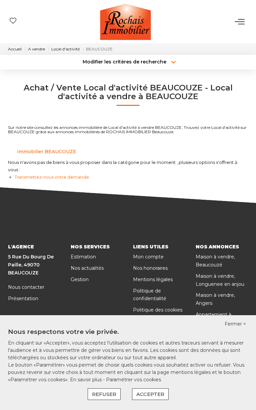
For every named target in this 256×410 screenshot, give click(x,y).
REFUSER (104, 394)
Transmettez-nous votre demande (52, 177)
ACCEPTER (150, 394)
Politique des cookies (157, 310)
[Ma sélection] (13, 21)
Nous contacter (26, 287)
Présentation (23, 298)
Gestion (80, 279)
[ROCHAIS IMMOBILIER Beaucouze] (125, 21)
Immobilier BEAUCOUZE (46, 152)
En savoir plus (86, 380)
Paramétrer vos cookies (133, 380)
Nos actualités (87, 268)
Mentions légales (153, 279)
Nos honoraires (150, 268)
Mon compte (148, 257)
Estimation (83, 257)
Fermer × (235, 324)
